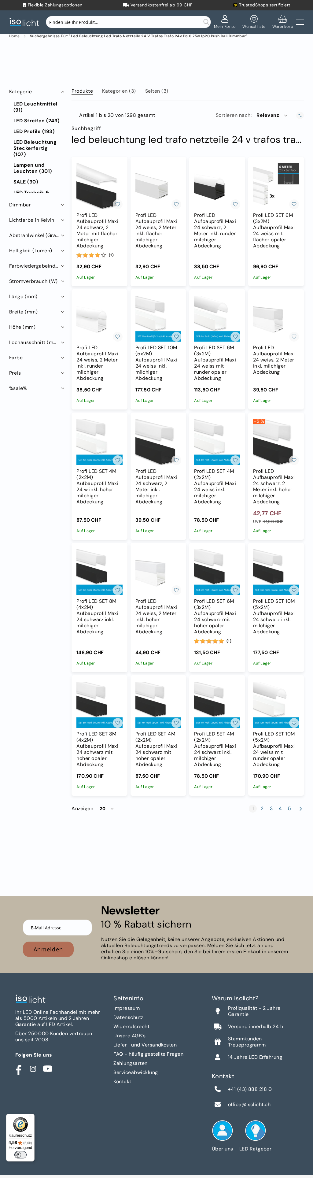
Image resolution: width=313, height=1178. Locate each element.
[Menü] (31, 1117)
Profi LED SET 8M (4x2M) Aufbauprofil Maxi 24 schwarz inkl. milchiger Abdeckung (97, 616)
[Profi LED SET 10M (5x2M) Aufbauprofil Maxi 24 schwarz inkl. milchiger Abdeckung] (276, 572)
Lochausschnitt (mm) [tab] (34, 342)
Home (14, 36)
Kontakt (122, 1081)
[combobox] (128, 22)
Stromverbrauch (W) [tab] (33, 281)
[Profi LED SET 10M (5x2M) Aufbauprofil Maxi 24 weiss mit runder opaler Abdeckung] (276, 705)
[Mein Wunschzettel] (253, 22)
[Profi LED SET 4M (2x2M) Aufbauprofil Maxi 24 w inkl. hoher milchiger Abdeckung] (99, 442)
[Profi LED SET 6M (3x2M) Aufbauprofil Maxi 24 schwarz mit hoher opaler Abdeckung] (217, 572)
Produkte (82, 91)
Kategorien (119, 91)
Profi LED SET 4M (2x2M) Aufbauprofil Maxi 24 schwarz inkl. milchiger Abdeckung (215, 749)
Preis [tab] (15, 373)
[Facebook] (18, 1069)
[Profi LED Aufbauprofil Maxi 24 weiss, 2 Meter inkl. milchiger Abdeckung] (276, 319)
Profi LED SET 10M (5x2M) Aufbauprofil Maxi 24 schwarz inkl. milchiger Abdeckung (274, 616)
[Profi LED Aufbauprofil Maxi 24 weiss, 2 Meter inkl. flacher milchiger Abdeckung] (158, 186)
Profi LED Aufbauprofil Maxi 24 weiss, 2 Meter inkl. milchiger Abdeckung (274, 360)
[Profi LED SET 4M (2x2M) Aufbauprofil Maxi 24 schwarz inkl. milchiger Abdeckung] (217, 705)
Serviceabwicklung (135, 1072)
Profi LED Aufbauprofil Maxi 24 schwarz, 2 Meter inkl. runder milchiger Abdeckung (215, 230)
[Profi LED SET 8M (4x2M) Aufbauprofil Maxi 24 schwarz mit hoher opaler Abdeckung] (99, 705)
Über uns (222, 1149)
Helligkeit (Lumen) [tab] (30, 250)
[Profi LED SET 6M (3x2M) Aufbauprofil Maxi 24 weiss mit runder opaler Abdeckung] (217, 319)
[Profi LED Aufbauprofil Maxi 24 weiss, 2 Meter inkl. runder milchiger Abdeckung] (99, 319)
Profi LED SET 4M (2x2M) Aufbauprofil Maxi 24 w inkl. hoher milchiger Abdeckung (97, 486)
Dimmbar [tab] (20, 205)
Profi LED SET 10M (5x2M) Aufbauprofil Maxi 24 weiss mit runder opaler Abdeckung (274, 749)
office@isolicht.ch (249, 1105)
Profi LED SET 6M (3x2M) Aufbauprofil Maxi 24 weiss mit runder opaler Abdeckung (215, 363)
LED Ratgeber (255, 1149)
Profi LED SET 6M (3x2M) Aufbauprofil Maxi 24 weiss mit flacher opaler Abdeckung (274, 230)
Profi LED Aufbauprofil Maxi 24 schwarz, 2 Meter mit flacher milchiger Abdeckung (97, 230)
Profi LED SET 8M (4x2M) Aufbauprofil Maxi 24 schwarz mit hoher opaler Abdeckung (97, 749)
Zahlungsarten (130, 1063)
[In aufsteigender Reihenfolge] (300, 115)
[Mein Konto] (225, 22)
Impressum (126, 1008)
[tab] (82, 90)
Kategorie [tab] (20, 91)
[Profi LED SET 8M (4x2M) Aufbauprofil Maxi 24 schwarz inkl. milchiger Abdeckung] (99, 572)
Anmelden (48, 949)
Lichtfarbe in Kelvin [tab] (31, 220)
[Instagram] (33, 1069)
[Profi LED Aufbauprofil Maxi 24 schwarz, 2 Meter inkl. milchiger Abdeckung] (158, 442)
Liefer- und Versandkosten (145, 1045)
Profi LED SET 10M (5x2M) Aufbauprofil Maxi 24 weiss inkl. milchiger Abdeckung (156, 363)
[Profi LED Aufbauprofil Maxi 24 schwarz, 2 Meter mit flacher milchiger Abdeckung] (99, 186)
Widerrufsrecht (131, 1026)
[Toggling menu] (300, 22)
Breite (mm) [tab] (23, 312)
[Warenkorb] (282, 22)
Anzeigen (82, 809)
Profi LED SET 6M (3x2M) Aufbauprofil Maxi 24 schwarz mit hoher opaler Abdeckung (215, 616)
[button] (272, 115)
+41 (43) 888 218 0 (250, 1089)
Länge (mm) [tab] (23, 296)
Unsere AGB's (129, 1035)
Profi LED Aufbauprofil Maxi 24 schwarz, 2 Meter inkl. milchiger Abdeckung (156, 486)
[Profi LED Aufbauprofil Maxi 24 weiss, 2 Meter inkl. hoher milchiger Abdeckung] (158, 572)
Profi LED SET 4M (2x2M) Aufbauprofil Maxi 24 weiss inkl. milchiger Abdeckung (215, 486)
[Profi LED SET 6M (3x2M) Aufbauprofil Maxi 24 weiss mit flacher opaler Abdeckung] (276, 186)
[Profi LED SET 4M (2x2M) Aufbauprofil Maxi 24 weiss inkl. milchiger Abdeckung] (217, 442)
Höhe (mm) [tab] (22, 327)
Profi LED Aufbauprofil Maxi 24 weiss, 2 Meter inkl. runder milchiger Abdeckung (97, 363)
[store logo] (26, 22)
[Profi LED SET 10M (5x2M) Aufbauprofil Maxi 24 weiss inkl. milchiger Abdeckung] (158, 319)
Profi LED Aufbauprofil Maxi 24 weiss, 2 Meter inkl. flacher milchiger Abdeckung (156, 230)
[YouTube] (48, 1069)
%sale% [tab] (18, 388)
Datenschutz (128, 1017)
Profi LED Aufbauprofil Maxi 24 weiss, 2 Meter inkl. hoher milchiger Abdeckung (156, 616)
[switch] (20, 1154)
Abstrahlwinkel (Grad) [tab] (35, 235)
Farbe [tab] (16, 357)
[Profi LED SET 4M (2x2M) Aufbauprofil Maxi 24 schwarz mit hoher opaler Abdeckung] (158, 705)
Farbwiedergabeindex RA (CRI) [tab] (37, 266)
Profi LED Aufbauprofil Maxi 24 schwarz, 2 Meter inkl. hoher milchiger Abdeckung (274, 486)
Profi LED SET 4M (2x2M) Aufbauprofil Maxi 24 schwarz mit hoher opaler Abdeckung (156, 749)
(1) (111, 255)
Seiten (156, 91)
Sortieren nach (233, 115)
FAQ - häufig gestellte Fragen (148, 1054)
